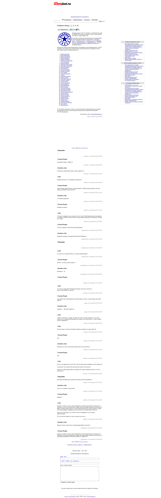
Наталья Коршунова (66, 102)
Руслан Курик (64, 81)
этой (64, 488)
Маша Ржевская (65, 58)
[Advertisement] (80, 11)
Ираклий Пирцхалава (66, 64)
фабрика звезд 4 (90, 41)
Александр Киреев (66, 76)
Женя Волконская (65, 90)
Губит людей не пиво (130, 55)
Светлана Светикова (66, 66)
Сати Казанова (65, 62)
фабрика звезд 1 (81, 42)
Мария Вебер (64, 97)
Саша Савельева (65, 83)
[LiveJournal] (79, 29)
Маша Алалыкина (65, 56)
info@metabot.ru (91, 496)
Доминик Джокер (65, 101)
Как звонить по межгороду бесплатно (134, 52)
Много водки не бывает (130, 58)
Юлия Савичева (65, 54)
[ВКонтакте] (71, 29)
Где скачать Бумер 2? (130, 80)
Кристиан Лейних (65, 88)
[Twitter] (73, 29)
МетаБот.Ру (85, 16)
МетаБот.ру (65, 111)
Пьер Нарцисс (64, 68)
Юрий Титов (64, 100)
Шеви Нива (127, 57)
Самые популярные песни (131, 50)
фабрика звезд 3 (80, 41)
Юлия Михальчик (65, 55)
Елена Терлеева (65, 71)
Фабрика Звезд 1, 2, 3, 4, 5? (131, 51)
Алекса (63, 75)
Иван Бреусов (64, 105)
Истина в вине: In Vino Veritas (132, 54)
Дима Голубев (64, 77)
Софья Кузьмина (65, 96)
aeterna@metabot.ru (96, 114)
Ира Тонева (64, 72)
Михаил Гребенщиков (66, 60)
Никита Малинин (65, 59)
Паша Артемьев (65, 80)
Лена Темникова (65, 85)
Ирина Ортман (65, 94)
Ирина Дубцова (65, 63)
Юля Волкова (64, 86)
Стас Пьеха (64, 103)
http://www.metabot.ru (70, 496)
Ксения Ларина (65, 98)
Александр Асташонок (67, 92)
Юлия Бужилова (65, 67)
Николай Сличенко (66, 79)
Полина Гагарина (65, 69)
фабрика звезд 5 (91, 42)
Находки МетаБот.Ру (76, 16)
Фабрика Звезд (76, 33)
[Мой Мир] (77, 29)
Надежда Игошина (66, 89)
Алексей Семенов (65, 73)
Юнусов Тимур (64, 93)
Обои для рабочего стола (131, 53)
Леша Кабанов (65, 84)
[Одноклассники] (75, 29)
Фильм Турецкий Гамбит (130, 78)
